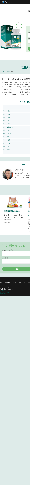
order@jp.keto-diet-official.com (6, 289)
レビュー (15, 282)
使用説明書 (7, 282)
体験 (1, 282)
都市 (20, 282)
